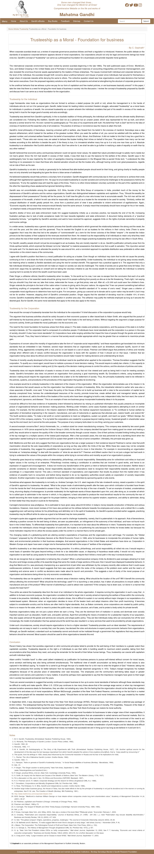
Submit (146, 21)
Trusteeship (23, 29)
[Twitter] (131, 5)
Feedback (65, 21)
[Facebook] (127, 5)
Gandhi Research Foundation (125, 851)
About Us (24, 21)
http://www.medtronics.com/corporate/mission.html (33, 794)
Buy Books (52, 21)
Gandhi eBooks (38, 21)
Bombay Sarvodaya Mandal (101, 851)
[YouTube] (136, 5)
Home (13, 21)
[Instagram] (140, 5)
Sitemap (76, 21)
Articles (16, 29)
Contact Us (88, 21)
